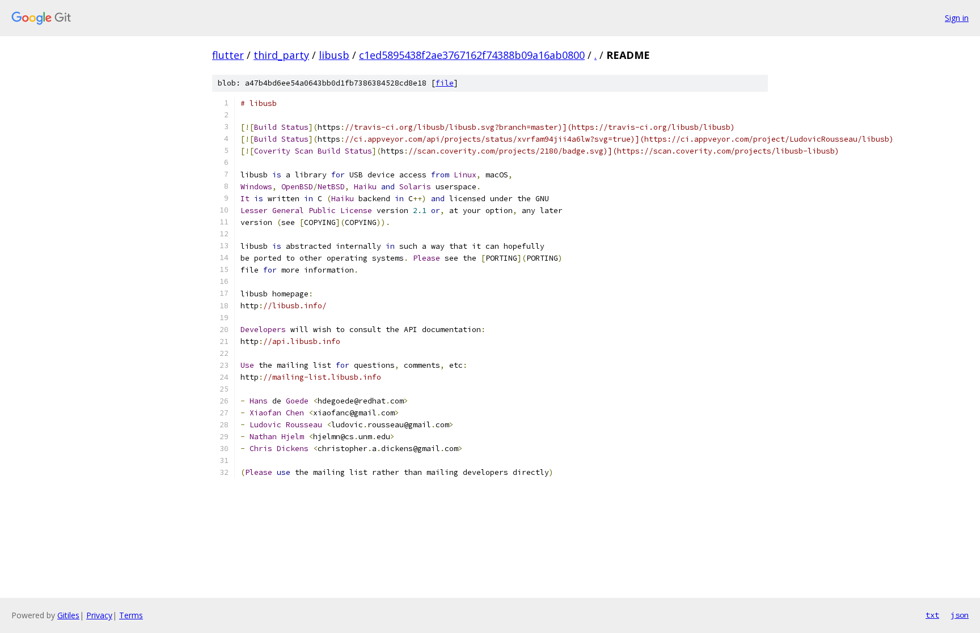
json (960, 615)
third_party (281, 55)
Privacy (99, 615)
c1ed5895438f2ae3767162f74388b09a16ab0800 (472, 55)
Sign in (957, 17)
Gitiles (68, 615)
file (445, 83)
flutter (228, 55)
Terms (131, 615)
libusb (334, 55)
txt (932, 615)
